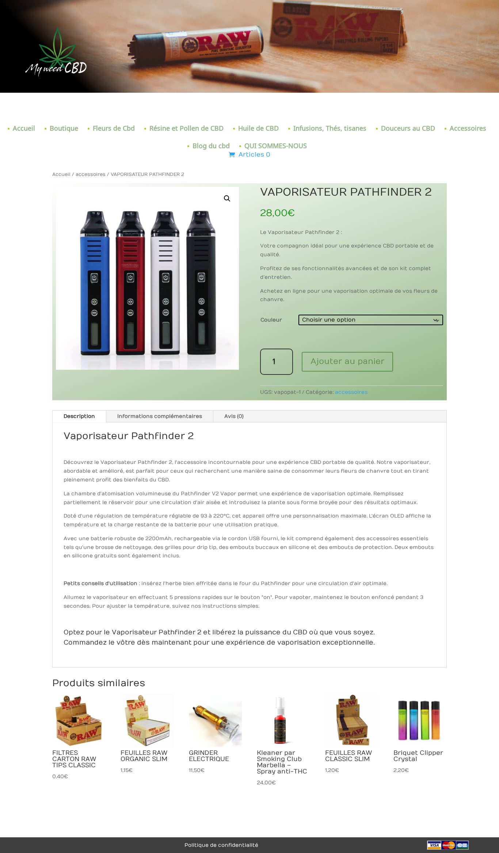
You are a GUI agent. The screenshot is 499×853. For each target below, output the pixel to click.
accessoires (91, 174)
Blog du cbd (211, 146)
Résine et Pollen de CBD (186, 129)
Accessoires (468, 129)
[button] (227, 198)
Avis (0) (234, 416)
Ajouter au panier (347, 361)
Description (79, 416)
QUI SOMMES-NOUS (275, 146)
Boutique (64, 129)
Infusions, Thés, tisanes (329, 129)
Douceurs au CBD (408, 129)
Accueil (24, 129)
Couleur (271, 320)
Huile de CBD (258, 129)
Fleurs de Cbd (114, 129)
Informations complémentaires (159, 416)
